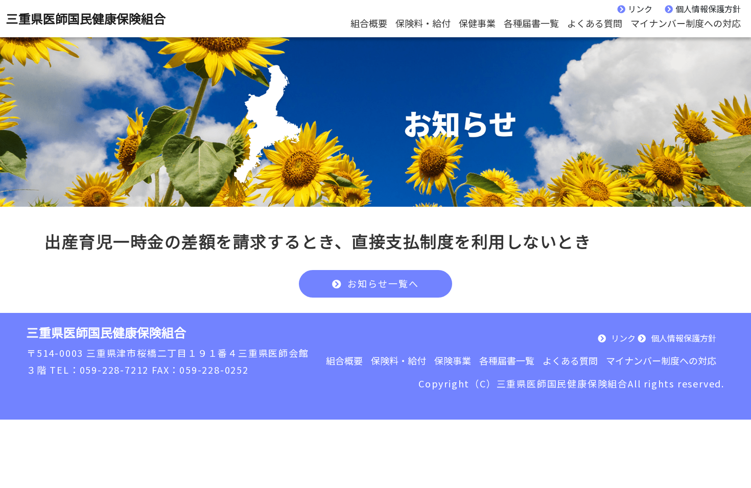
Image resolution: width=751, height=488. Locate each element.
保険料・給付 (423, 23)
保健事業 (477, 23)
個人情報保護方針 (708, 9)
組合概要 (368, 23)
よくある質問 (594, 23)
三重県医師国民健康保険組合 (86, 18)
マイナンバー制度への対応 (685, 23)
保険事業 (452, 360)
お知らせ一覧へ (383, 283)
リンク (640, 9)
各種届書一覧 (531, 23)
